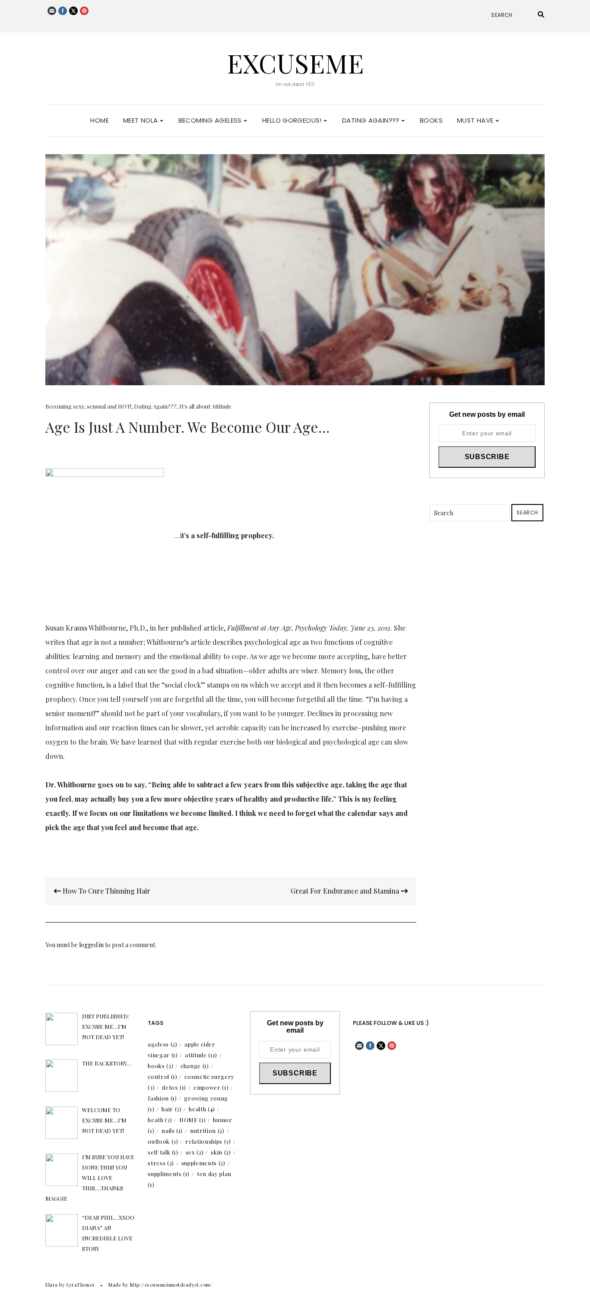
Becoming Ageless (211, 120)
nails (172, 1130)
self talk (163, 1152)
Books (431, 120)
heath (160, 1119)
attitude (201, 1055)
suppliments (169, 1173)
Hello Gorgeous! (293, 120)
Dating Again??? (371, 120)
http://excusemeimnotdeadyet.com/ (171, 1284)
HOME (192, 1119)
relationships (208, 1141)
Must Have (476, 120)
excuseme (295, 62)
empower (210, 1087)
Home (99, 120)
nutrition (207, 1130)
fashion (162, 1098)
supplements (203, 1163)
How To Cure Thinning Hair (105, 890)
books (160, 1065)
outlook (163, 1141)
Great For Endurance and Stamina (346, 890)
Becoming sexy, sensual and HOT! (88, 406)
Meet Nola (141, 120)
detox (174, 1087)
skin (221, 1152)
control (162, 1076)
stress (161, 1163)
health (202, 1109)
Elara (51, 1284)
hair (171, 1109)
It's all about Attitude (205, 406)
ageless (162, 1044)
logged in (91, 945)
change (195, 1065)
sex (195, 1152)
